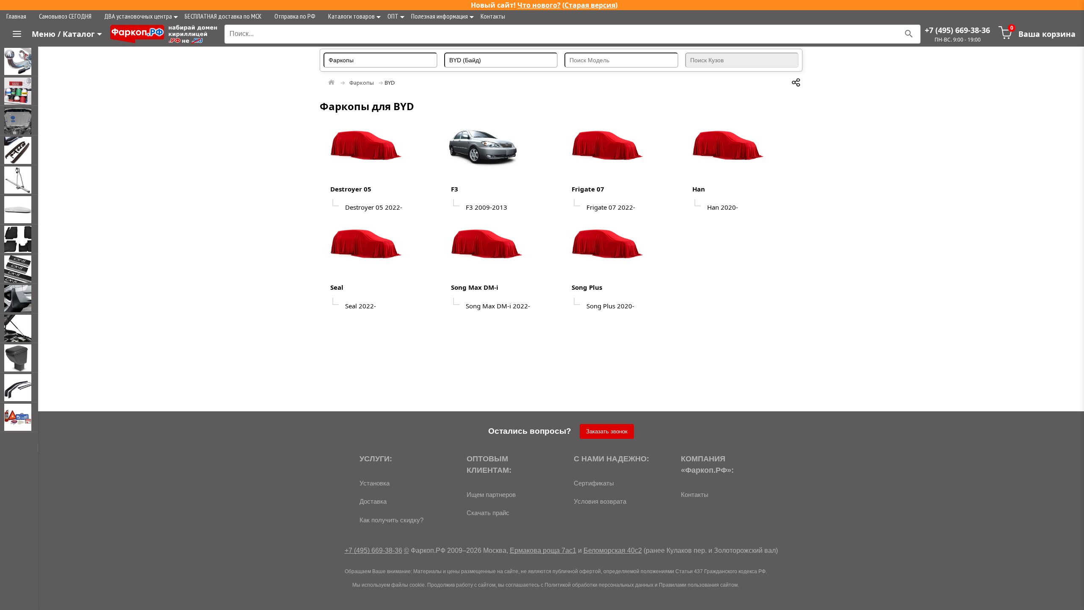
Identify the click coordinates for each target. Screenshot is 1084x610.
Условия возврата (600, 501)
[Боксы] (19, 210)
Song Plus (587, 287)
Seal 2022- (360, 306)
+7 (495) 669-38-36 (957, 30)
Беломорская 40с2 (612, 550)
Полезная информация (439, 16)
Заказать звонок (607, 431)
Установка (374, 483)
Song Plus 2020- (610, 306)
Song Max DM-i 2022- (498, 306)
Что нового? (539, 5)
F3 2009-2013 (486, 207)
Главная (16, 16)
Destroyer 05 (350, 189)
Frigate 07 (588, 189)
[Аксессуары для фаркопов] (19, 91)
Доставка (373, 501)
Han (698, 189)
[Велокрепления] (19, 180)
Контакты (493, 16)
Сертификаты (594, 483)
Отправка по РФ (294, 16)
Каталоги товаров (351, 16)
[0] (1005, 37)
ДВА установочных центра (138, 16)
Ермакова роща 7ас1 (543, 550)
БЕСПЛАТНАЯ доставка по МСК (223, 16)
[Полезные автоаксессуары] (19, 417)
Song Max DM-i (474, 287)
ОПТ (392, 16)
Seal (336, 287)
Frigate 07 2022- (610, 207)
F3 (454, 189)
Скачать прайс (488, 512)
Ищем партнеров (491, 494)
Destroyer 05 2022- (373, 207)
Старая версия (589, 5)
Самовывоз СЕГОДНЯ (65, 16)
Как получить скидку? (391, 520)
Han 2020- (722, 207)
